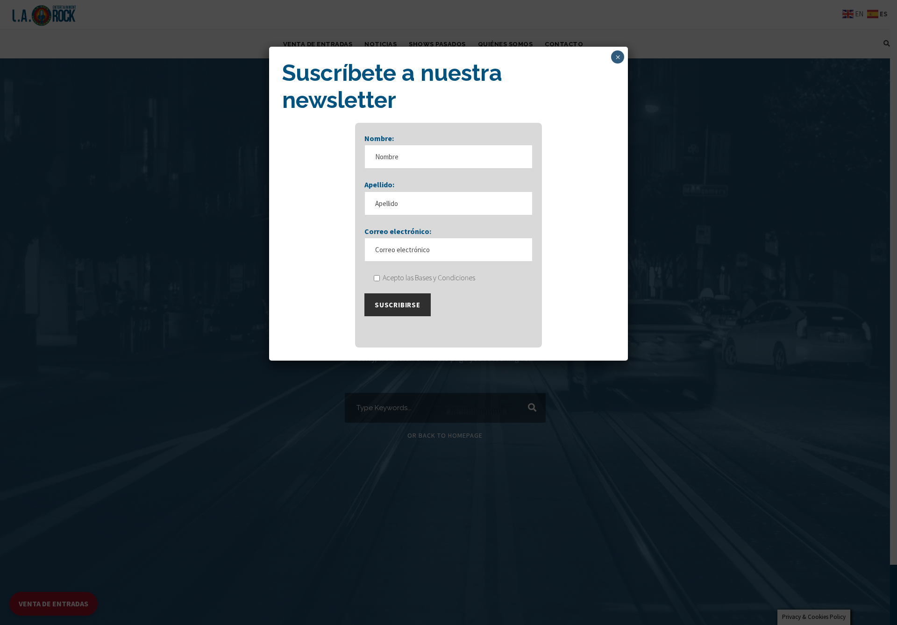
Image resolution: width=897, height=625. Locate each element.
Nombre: (379, 138)
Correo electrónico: (397, 231)
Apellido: (379, 184)
